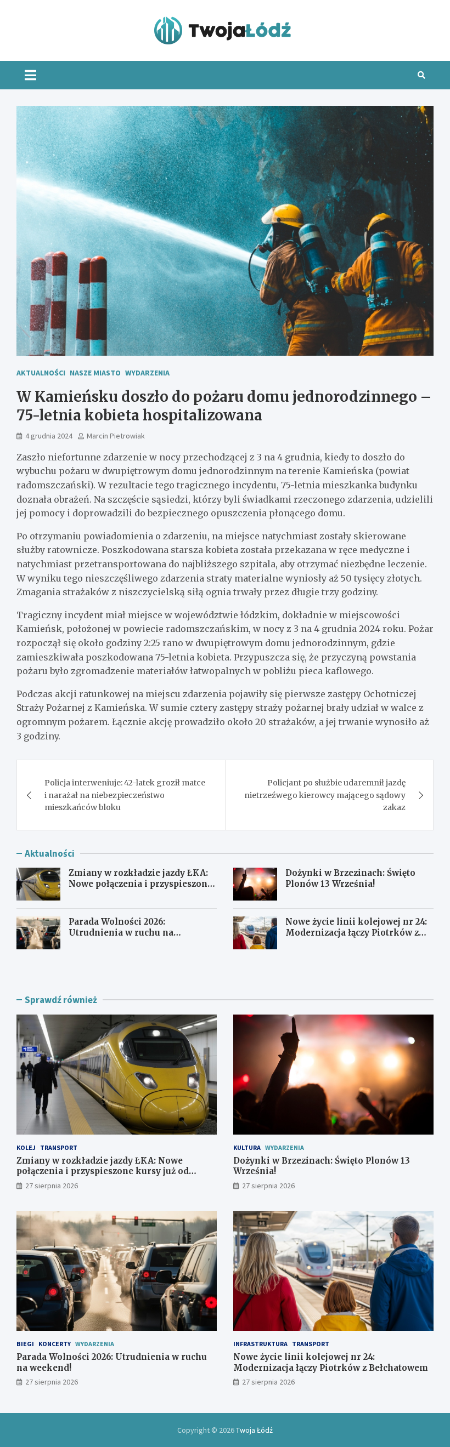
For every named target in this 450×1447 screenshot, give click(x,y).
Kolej (26, 1147)
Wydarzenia (147, 373)
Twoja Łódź (254, 1430)
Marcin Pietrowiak (116, 436)
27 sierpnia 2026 (51, 1185)
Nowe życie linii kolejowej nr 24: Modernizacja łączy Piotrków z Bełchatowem (356, 932)
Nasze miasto (95, 373)
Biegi (25, 1344)
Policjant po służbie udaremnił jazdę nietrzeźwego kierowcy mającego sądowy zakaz (325, 795)
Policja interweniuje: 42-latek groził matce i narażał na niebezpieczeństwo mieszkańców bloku (124, 795)
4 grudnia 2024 (48, 436)
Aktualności (40, 373)
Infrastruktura (260, 1344)
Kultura (247, 1147)
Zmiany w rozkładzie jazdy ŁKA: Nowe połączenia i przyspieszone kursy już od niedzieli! (140, 883)
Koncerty (54, 1344)
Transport (58, 1147)
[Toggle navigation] (30, 75)
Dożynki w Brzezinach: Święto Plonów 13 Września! (350, 878)
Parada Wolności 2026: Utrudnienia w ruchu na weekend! (121, 932)
